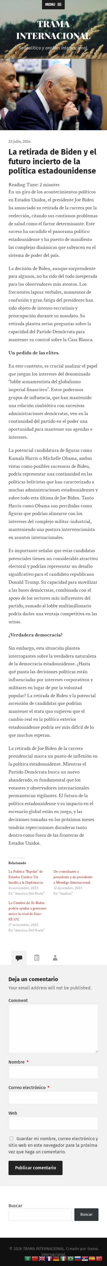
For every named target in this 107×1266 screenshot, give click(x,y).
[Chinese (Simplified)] (35, 1258)
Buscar (15, 1205)
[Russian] (77, 1258)
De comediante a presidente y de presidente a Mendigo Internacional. (73, 877)
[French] (49, 1258)
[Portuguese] (70, 1258)
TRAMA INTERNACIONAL (53, 29)
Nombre (19, 1062)
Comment (18, 1000)
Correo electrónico (29, 1087)
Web (13, 1113)
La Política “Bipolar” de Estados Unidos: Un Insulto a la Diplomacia (26, 877)
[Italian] (63, 1258)
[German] (56, 1258)
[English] (42, 1258)
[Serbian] (85, 1258)
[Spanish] (92, 1258)
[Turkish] (99, 1258)
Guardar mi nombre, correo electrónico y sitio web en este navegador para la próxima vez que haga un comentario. (53, 1145)
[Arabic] (28, 1258)
